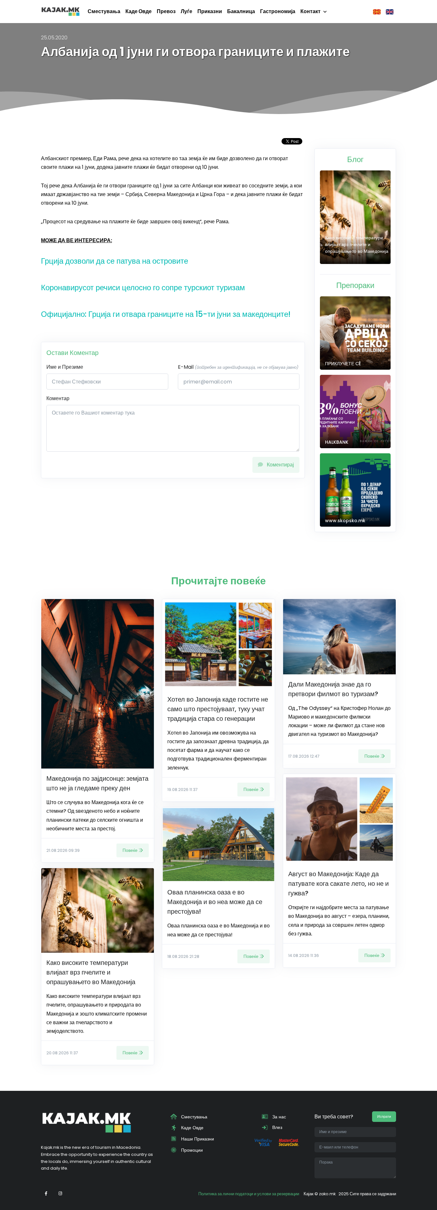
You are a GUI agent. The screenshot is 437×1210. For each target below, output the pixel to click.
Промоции (191, 1150)
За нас (278, 1117)
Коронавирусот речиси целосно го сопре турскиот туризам (143, 287)
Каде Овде (138, 11)
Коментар (57, 398)
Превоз (166, 11)
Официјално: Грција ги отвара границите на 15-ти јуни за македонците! (165, 314)
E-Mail (238, 367)
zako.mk (327, 1194)
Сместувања (104, 11)
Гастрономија (277, 11)
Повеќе (130, 850)
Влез (276, 1127)
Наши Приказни (197, 1139)
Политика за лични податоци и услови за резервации (248, 1194)
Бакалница (241, 11)
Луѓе (186, 11)
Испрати (384, 1116)
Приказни (209, 11)
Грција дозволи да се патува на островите (114, 261)
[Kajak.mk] (60, 11)
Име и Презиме (64, 367)
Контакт (310, 11)
